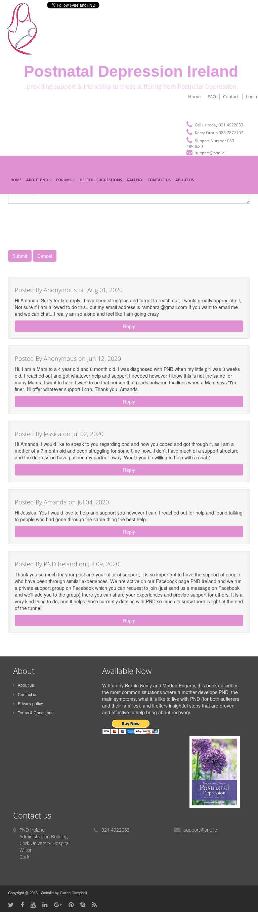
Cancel (44, 256)
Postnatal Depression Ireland (131, 71)
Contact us (27, 694)
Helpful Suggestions (101, 179)
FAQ (212, 96)
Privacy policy (30, 703)
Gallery (135, 179)
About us (26, 685)
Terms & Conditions (35, 712)
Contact (231, 96)
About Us (184, 179)
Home (194, 96)
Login (251, 96)
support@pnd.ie (210, 153)
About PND (37, 179)
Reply (129, 326)
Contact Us (159, 179)
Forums (64, 179)
